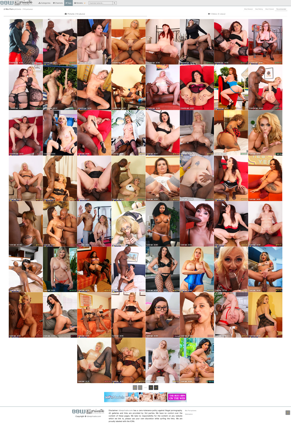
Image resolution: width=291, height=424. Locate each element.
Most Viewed (269, 9)
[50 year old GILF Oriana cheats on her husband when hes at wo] (163, 41)
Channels (59, 3)
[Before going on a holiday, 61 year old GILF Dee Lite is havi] (60, 133)
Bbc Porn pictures (190, 410)
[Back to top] (288, 412)
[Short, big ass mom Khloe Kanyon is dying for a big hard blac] (94, 41)
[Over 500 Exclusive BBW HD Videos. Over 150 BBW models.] (145, 401)
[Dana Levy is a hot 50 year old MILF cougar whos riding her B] (94, 224)
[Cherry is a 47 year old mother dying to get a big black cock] (94, 87)
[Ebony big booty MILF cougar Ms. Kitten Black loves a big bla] (26, 269)
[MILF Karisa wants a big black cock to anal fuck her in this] (94, 178)
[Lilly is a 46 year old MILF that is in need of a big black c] (163, 87)
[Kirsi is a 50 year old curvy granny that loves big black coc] (94, 133)
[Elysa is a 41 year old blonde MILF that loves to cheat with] (128, 41)
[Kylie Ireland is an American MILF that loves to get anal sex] (231, 87)
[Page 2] (151, 387)
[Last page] (156, 387)
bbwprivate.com (94, 416)
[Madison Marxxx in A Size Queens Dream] (26, 41)
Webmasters (189, 414)
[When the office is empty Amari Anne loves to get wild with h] (163, 224)
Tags (69, 3)
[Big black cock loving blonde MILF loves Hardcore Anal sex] (128, 315)
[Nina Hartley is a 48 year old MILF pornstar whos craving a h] (128, 224)
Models (80, 3)
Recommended (281, 9)
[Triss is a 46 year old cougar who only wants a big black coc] (197, 87)
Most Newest (248, 9)
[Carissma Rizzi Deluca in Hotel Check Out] (265, 178)
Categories (45, 3)
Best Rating (259, 9)
